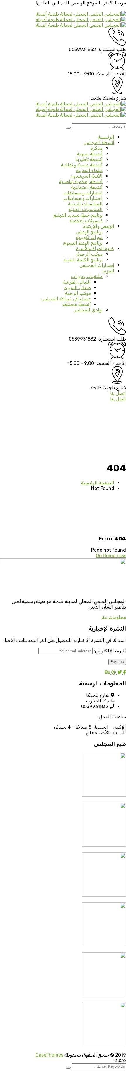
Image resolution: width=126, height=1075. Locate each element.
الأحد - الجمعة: (110, 74)
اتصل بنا (118, 393)
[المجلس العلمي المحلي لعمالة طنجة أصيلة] (81, 14)
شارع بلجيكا (114, 98)
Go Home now (111, 555)
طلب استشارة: (111, 49)
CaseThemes (49, 1055)
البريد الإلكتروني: (109, 650)
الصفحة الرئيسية (97, 483)
